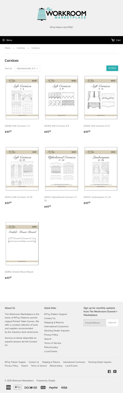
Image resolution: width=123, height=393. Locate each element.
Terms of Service (52, 343)
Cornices (21, 48)
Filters (112, 68)
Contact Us (49, 318)
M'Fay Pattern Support (55, 314)
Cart (118, 40)
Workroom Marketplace (23, 380)
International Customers (56, 326)
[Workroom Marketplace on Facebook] (109, 372)
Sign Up (112, 323)
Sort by (8, 68)
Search (47, 339)
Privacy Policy (51, 334)
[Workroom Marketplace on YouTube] (115, 372)
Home (7, 48)
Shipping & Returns (54, 322)
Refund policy (51, 347)
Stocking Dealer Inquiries (57, 330)
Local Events (50, 351)
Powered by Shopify (46, 380)
